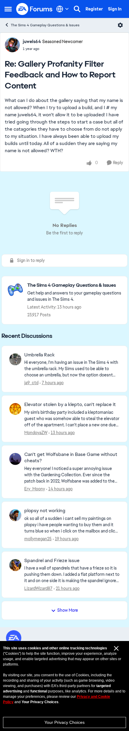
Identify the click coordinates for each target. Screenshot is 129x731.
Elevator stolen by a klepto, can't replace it (70, 405)
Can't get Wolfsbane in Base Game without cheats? (70, 457)
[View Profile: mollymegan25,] (15, 515)
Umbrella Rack (39, 355)
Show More (67, 610)
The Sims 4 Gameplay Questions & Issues (45, 25)
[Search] (77, 9)
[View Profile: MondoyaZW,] (15, 409)
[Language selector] (62, 9)
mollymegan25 (38, 538)
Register (94, 9)
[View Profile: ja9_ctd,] (15, 359)
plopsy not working (44, 511)
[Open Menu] (120, 25)
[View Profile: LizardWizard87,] (15, 565)
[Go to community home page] (34, 9)
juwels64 (32, 41)
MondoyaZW (35, 432)
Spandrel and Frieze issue (52, 561)
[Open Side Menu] (8, 8)
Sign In (115, 9)
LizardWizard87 (38, 588)
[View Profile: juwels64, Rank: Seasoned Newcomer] (12, 44)
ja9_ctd (31, 382)
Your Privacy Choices (64, 722)
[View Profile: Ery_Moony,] (15, 459)
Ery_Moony (34, 489)
